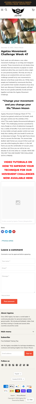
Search (13, 395)
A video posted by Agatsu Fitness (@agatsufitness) (18, 221)
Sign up (29, 353)
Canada (17, 379)
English (17, 374)
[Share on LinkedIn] (10, 231)
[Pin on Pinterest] (13, 231)
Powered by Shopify (18, 400)
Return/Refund (21, 395)
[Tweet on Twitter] (6, 231)
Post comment (9, 301)
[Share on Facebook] (2, 231)
